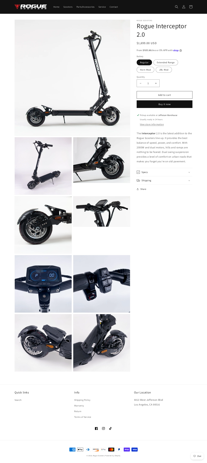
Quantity (141, 77)
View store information (152, 124)
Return (78, 411)
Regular (144, 62)
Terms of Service (82, 417)
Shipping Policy (82, 399)
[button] (176, 6)
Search (18, 399)
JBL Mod (164, 69)
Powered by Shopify (112, 456)
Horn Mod (145, 69)
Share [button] (143, 189)
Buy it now (164, 104)
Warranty (79, 405)
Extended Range (166, 62)
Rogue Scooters (99, 456)
